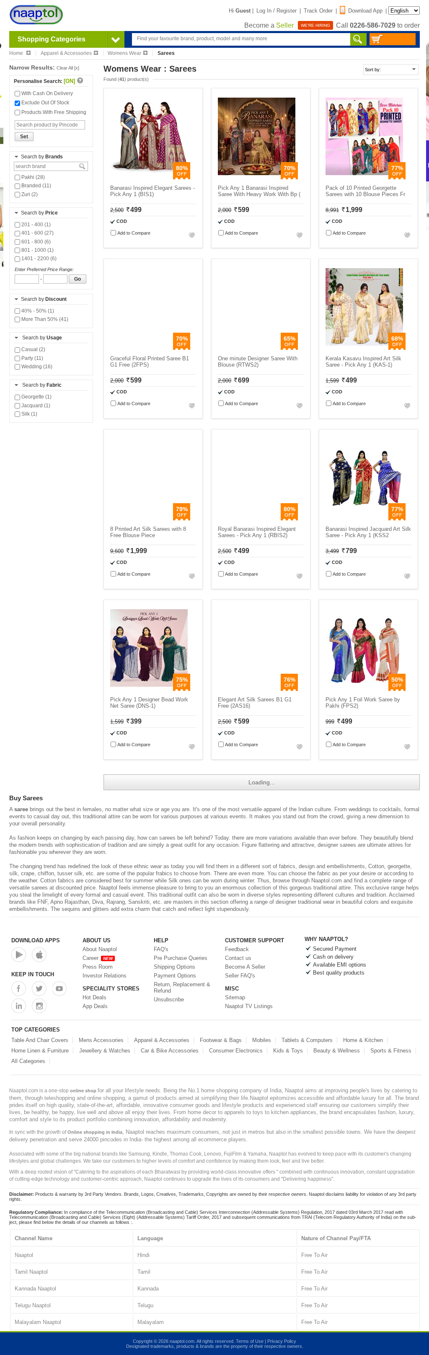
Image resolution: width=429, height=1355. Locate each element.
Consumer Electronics (236, 1050)
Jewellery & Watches (104, 1050)
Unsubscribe (169, 999)
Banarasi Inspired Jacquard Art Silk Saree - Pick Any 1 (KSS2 (368, 532)
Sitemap (235, 997)
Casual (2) (32, 349)
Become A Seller (245, 967)
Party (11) (31, 358)
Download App (365, 11)
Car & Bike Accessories (170, 1050)
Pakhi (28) (32, 177)
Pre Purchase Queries (180, 958)
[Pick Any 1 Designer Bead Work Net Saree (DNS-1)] (149, 689)
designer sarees (337, 845)
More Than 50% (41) (44, 319)
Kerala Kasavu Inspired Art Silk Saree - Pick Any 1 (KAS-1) (363, 361)
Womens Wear (124, 53)
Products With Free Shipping (53, 112)
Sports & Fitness (390, 1050)
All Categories (28, 1061)
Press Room (98, 967)
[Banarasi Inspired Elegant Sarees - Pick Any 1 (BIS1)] (149, 177)
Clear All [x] (68, 67)
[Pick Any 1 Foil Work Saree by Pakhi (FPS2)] (364, 689)
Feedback (237, 949)
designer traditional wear (305, 902)
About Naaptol (100, 949)
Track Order (318, 11)
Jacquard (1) (35, 406)
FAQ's (161, 949)
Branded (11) (35, 186)
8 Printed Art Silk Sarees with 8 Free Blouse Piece (148, 532)
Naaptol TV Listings (249, 1006)
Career (98, 958)
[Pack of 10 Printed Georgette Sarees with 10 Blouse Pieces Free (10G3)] (364, 177)
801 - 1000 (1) (37, 250)
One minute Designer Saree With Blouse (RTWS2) (257, 361)
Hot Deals (94, 997)
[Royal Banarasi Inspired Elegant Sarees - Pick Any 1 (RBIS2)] (256, 518)
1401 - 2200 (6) (38, 258)
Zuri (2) (29, 194)
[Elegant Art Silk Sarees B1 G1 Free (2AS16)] (256, 689)
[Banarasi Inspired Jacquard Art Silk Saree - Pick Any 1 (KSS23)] (364, 518)
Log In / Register (276, 11)
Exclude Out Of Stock (44, 103)
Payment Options (175, 975)
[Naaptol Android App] (18, 954)
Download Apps (35, 940)
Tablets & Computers (307, 1040)
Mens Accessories (101, 1040)
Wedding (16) (36, 367)
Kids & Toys (288, 1050)
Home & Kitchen (363, 1040)
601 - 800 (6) (35, 242)
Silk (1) (28, 414)
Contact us (238, 958)
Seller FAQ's (240, 975)
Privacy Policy (281, 1341)
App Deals (95, 1006)
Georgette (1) (36, 397)
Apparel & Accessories (66, 53)
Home (16, 53)
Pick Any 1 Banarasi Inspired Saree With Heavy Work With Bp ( (259, 191)
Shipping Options (174, 967)
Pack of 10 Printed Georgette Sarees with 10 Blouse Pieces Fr (365, 191)
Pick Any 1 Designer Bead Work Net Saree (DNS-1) (149, 702)
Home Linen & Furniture (40, 1050)
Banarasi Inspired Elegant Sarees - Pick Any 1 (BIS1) (152, 191)
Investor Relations (105, 975)
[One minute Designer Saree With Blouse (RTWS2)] (256, 348)
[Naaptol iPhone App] (39, 954)
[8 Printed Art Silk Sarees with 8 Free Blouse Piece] (149, 518)
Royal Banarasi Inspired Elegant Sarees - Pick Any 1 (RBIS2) (257, 532)
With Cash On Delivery (46, 93)
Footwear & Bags (221, 1040)
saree (21, 809)
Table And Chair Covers (39, 1040)
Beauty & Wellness (336, 1050)
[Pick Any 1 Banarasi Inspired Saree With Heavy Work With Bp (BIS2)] (256, 177)
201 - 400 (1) (35, 225)
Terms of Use (250, 1341)
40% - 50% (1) (37, 311)
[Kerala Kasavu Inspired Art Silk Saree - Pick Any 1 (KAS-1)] (364, 348)
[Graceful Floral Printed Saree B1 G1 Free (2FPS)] (149, 348)
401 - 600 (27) (37, 233)
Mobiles (261, 1040)
